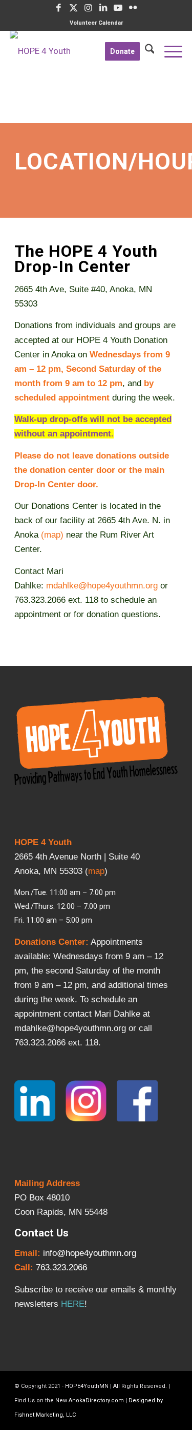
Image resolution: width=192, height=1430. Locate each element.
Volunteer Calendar (96, 23)
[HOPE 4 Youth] (79, 50)
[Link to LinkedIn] (103, 8)
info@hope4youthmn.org (89, 1253)
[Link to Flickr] (133, 8)
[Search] (147, 50)
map (52, 535)
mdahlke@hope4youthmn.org (102, 585)
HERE (72, 1304)
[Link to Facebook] (59, 8)
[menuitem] (96, 23)
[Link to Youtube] (118, 8)
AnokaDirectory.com (96, 1400)
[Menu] (168, 50)
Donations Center (50, 942)
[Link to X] (73, 8)
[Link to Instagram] (88, 8)
